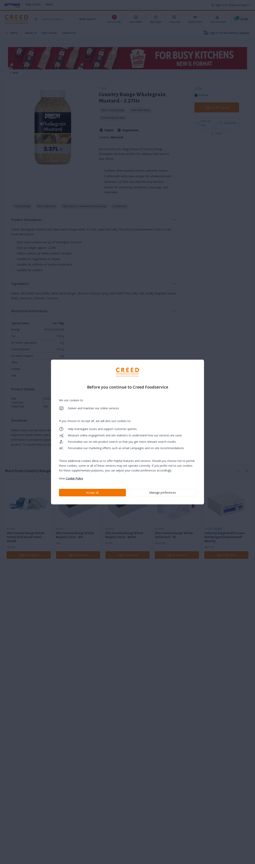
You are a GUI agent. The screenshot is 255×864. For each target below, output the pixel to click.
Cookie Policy (74, 478)
